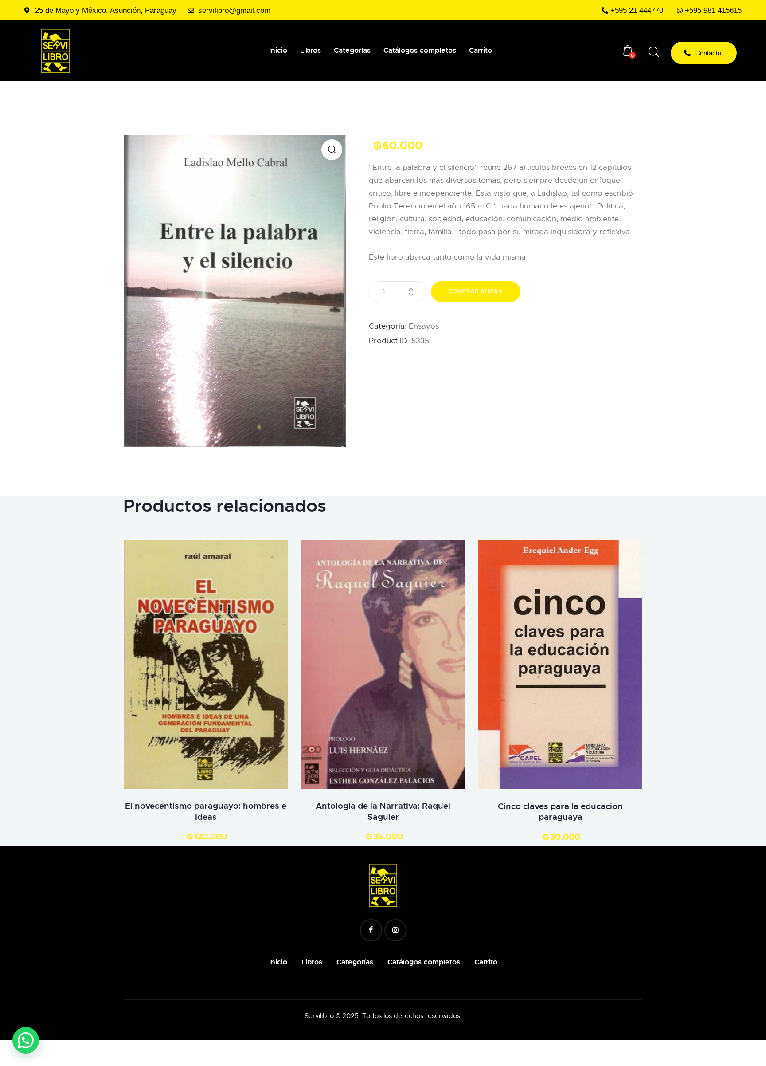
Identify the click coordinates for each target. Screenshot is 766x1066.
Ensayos (424, 326)
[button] (331, 149)
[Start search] (654, 52)
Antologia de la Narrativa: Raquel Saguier (383, 811)
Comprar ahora (476, 291)
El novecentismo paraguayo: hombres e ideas (205, 811)
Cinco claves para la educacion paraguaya (560, 812)
